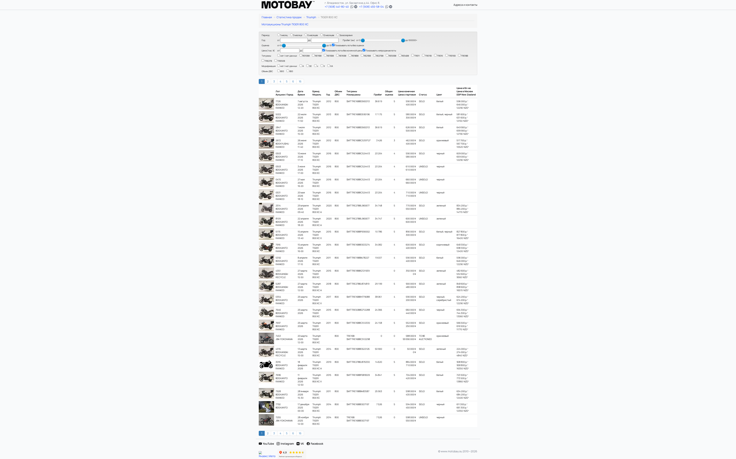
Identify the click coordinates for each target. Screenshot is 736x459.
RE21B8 (367, 55)
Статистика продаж (289, 17)
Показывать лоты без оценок (349, 45)
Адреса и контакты (465, 5)
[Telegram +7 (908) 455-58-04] (390, 6)
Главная (267, 17)
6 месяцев (312, 35)
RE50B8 (392, 55)
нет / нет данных (288, 55)
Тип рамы (266, 55)
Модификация (269, 66)
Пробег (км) (349, 40)
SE (310, 66)
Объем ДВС (267, 71)
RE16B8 (342, 55)
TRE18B (464, 55)
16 (300, 81)
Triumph (311, 17)
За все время (345, 35)
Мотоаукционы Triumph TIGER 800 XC (285, 24)
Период (265, 35)
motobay (288, 5)
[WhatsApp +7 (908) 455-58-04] (386, 6)
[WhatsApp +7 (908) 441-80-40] (351, 6)
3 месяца (297, 35)
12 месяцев (328, 35)
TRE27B (268, 60)
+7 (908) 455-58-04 (371, 6)
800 (282, 71)
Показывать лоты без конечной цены (343, 50)
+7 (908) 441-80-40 (337, 6)
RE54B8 (405, 55)
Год (263, 40)
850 (291, 71)
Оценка (265, 45)
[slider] (363, 40)
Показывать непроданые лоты (380, 50)
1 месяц (284, 35)
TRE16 (440, 55)
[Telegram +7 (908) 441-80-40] (355, 6)
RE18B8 (354, 55)
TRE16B (452, 55)
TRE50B (281, 60)
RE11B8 (318, 55)
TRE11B (428, 55)
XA (331, 66)
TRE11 (417, 55)
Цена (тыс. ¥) (268, 50)
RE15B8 (330, 55)
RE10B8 (306, 55)
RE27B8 (379, 55)
